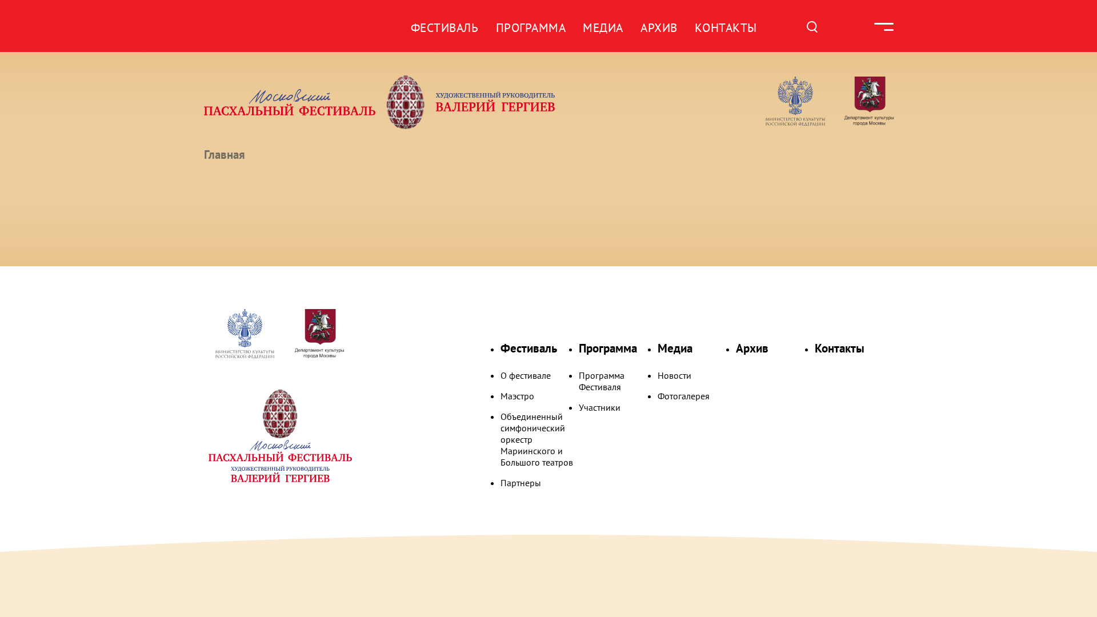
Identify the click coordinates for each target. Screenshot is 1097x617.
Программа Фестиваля (601, 381)
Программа (531, 27)
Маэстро (517, 396)
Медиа (603, 27)
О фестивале (526, 375)
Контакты (726, 27)
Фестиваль (445, 27)
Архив (659, 27)
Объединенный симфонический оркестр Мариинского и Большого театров (537, 439)
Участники (599, 407)
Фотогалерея (684, 396)
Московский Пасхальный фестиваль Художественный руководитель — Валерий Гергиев (423, 102)
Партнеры (521, 482)
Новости (674, 375)
